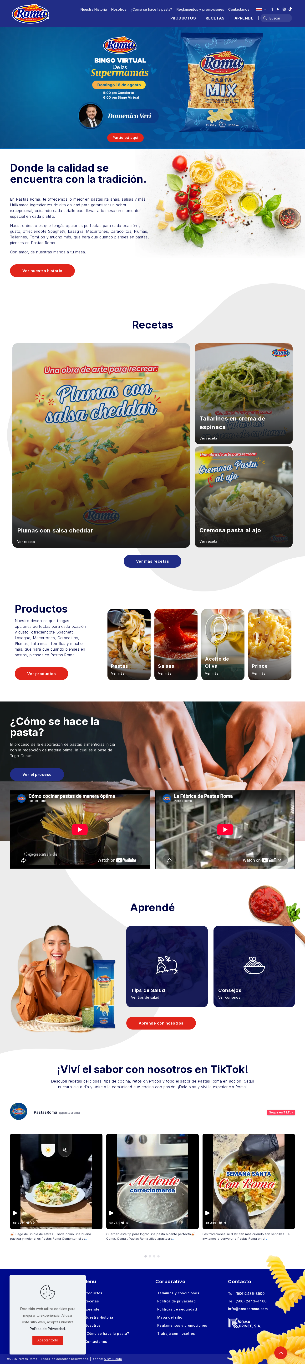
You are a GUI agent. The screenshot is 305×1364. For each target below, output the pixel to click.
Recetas (92, 1301)
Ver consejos (229, 997)
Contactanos (238, 9)
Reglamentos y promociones (200, 9)
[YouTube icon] (278, 9)
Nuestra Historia (94, 9)
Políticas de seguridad (177, 1309)
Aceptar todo (47, 1340)
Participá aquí (125, 137)
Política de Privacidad (47, 1328)
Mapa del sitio (170, 1317)
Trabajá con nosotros (176, 1333)
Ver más (117, 673)
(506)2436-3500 (250, 1293)
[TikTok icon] (290, 9)
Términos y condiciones (178, 1293)
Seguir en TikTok (281, 1112)
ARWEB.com (113, 1359)
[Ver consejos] (254, 959)
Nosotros (118, 9)
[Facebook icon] (272, 9)
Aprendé (92, 1309)
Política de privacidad (176, 1301)
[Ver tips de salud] (167, 959)
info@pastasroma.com (248, 1309)
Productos (93, 1293)
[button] (145, 1256)
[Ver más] (129, 644)
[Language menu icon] (261, 9)
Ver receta (26, 542)
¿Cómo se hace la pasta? (151, 9)
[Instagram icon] (284, 9)
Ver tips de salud (145, 997)
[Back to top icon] (280, 1352)
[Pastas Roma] (30, 13)
